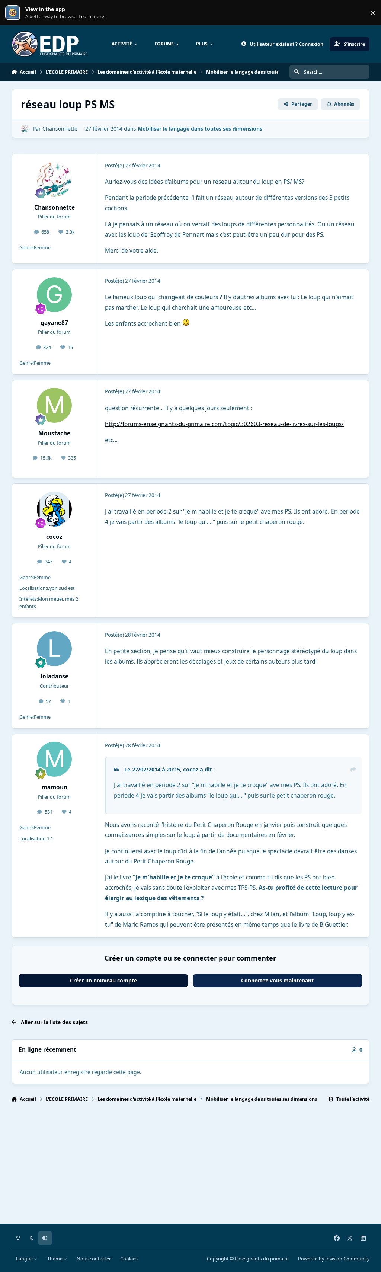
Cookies (129, 1259)
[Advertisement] (191, 1166)
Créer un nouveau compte (103, 980)
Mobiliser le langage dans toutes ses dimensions (200, 128)
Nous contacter (94, 1259)
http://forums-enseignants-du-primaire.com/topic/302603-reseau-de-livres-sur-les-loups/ (224, 424)
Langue (25, 1259)
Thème (55, 1259)
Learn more (14, 12)
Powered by (333, 1259)
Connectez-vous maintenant (277, 980)
